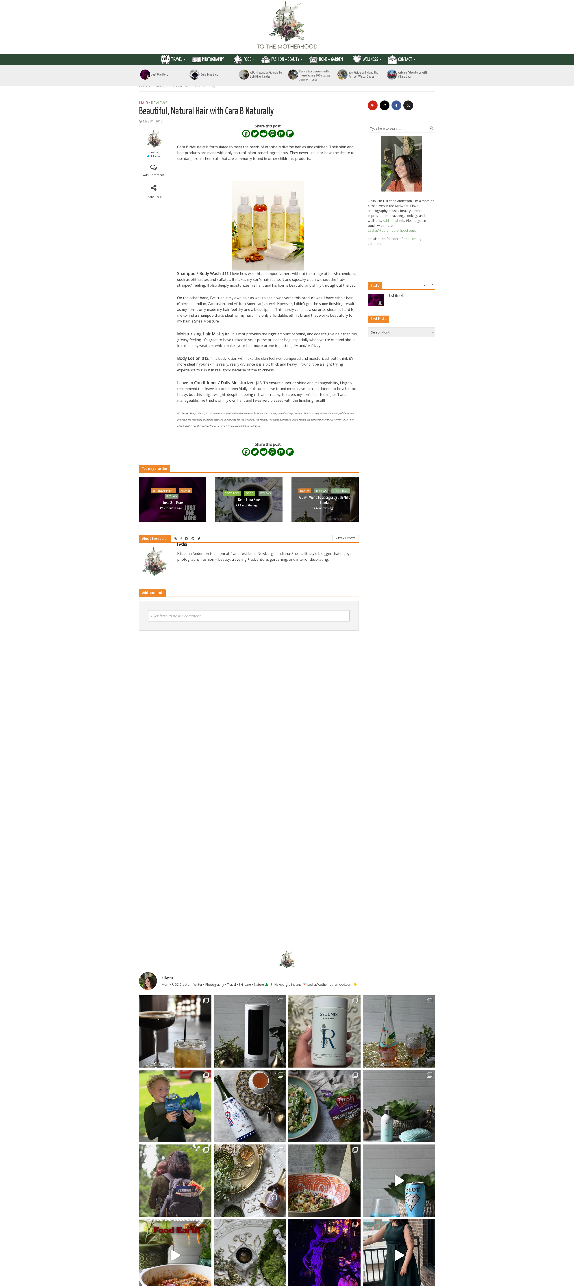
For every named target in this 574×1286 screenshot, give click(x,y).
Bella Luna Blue (209, 74)
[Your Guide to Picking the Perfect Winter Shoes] (342, 75)
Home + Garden (331, 59)
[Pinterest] (272, 133)
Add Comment (153, 175)
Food (248, 59)
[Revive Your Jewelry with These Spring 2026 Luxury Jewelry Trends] (293, 75)
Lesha (153, 152)
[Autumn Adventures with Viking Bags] (392, 75)
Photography (213, 59)
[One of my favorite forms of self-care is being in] (399, 1106)
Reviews (159, 102)
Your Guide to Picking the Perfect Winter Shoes (363, 74)
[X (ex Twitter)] (408, 105)
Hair (143, 102)
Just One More (159, 74)
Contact (405, 59)
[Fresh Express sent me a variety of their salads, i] (324, 1180)
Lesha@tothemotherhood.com (391, 230)
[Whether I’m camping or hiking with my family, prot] (175, 1180)
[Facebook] (246, 133)
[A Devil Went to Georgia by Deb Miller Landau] (244, 75)
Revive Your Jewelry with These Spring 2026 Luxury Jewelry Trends (314, 75)
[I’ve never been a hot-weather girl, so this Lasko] (250, 1031)
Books (304, 491)
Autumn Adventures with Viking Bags (413, 74)
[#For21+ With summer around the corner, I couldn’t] (399, 1180)
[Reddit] (263, 133)
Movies (185, 491)
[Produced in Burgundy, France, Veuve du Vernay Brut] (250, 1106)
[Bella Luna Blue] (194, 75)
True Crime (340, 491)
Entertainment (163, 491)
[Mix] (281, 133)
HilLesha (155, 156)
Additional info (393, 220)
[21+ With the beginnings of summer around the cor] (250, 1180)
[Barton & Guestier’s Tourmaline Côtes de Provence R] (399, 1031)
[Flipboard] (290, 133)
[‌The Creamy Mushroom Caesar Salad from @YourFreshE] (324, 1106)
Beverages (232, 493)
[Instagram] (384, 105)
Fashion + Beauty (285, 59)
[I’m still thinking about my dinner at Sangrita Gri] (175, 1031)
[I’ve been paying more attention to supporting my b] (324, 1031)
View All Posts (345, 538)
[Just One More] (145, 75)
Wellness (370, 59)
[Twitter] (255, 133)
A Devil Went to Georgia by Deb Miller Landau (266, 74)
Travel (176, 59)
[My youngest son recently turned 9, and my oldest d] (175, 1106)
